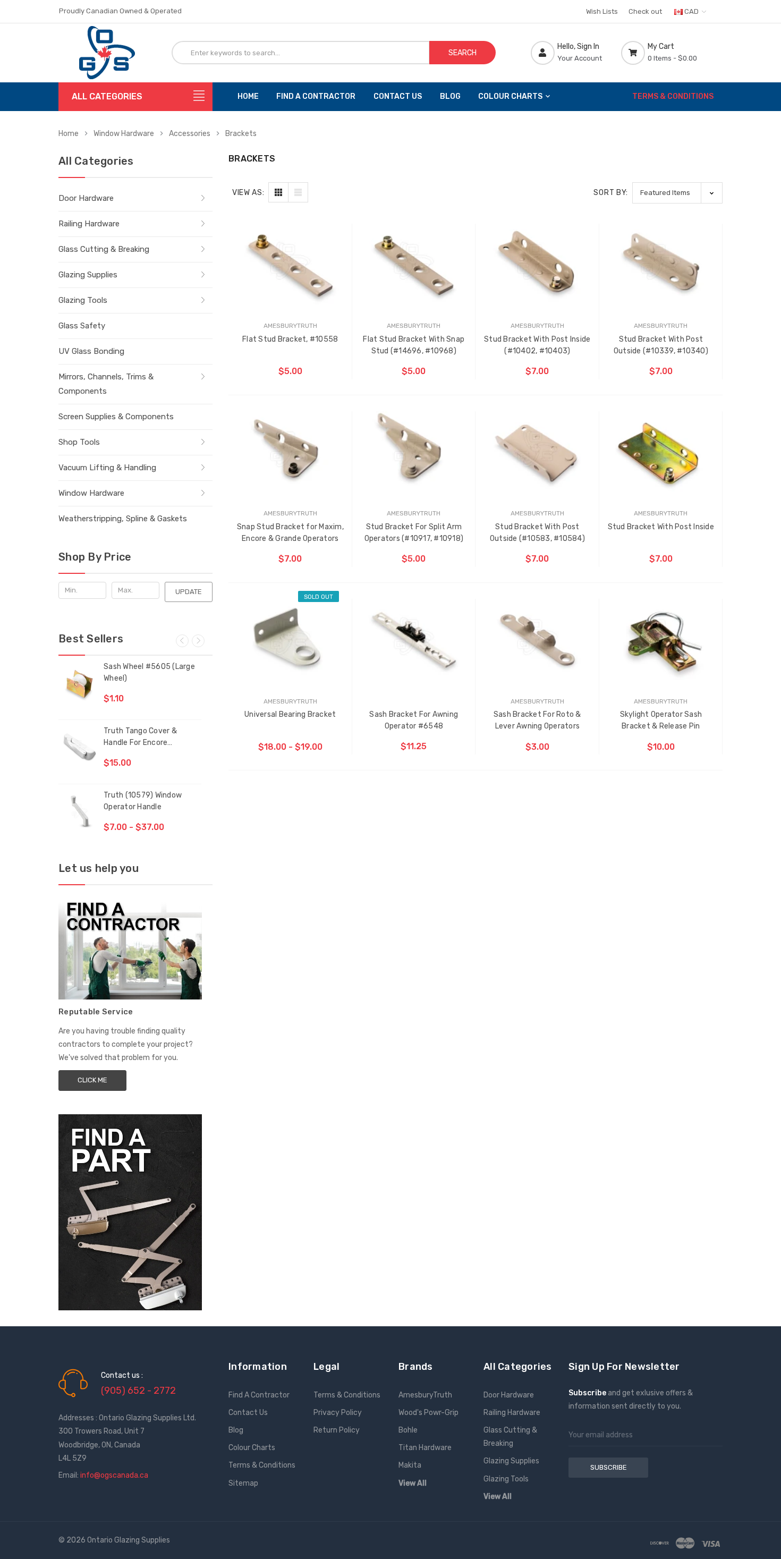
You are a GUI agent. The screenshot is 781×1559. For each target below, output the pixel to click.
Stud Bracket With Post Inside (661, 526)
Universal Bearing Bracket (290, 714)
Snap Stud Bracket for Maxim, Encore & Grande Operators (290, 532)
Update (188, 592)
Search (462, 52)
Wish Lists (602, 11)
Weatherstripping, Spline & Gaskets (122, 518)
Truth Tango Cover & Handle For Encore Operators (140, 737)
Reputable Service (95, 1011)
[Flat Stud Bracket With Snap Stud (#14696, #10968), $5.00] (414, 262)
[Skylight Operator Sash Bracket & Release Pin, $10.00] (661, 637)
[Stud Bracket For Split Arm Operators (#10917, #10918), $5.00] (414, 449)
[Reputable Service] (130, 946)
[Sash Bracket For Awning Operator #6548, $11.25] (414, 637)
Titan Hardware (425, 1447)
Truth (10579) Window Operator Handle (143, 801)
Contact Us (397, 96)
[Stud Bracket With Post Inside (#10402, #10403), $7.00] (537, 262)
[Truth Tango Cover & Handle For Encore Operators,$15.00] (79, 746)
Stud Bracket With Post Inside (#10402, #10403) (537, 345)
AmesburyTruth (425, 1395)
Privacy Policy (337, 1412)
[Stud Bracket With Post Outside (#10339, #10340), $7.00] (661, 262)
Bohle (408, 1430)
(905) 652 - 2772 (138, 1390)
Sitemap (243, 1483)
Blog (450, 96)
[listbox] (677, 192)
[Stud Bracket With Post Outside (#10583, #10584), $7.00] (537, 449)
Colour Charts (510, 96)
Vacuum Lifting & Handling (107, 467)
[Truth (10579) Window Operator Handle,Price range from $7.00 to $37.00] (79, 811)
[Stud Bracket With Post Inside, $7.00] (661, 449)
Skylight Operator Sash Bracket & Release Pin (661, 720)
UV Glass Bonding (91, 351)
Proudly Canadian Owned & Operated (120, 11)
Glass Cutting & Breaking (103, 249)
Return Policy (336, 1430)
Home (248, 96)
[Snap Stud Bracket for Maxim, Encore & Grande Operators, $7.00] (290, 449)
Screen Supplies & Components (116, 416)
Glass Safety (81, 326)
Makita (409, 1465)
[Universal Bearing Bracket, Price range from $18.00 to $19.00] (290, 637)
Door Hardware (86, 198)
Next (198, 640)
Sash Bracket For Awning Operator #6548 (413, 720)
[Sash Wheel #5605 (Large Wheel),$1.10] (79, 682)
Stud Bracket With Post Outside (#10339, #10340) (661, 345)
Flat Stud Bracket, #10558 (290, 339)
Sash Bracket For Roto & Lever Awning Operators (537, 720)
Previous (182, 640)
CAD (691, 11)
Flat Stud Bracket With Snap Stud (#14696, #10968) (413, 345)
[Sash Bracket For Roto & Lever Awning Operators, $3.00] (537, 637)
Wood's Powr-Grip (428, 1412)
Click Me (92, 1080)
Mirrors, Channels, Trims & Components (106, 384)
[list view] (298, 192)
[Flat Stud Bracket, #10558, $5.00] (290, 262)
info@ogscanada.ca (114, 1475)
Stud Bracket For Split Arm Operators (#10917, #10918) (414, 532)
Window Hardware (91, 493)
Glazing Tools (82, 300)
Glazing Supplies (87, 274)
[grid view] (278, 192)
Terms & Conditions (673, 96)
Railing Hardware (89, 223)
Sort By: (610, 192)
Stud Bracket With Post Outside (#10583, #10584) (537, 532)
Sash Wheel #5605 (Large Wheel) (149, 672)
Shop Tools (79, 442)
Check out (645, 11)
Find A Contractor (315, 96)
